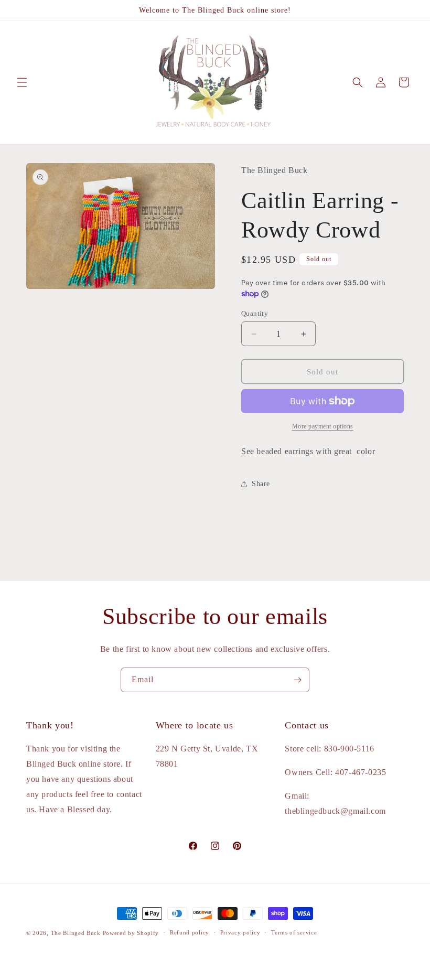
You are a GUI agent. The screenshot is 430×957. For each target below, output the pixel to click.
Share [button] (261, 484)
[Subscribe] (297, 680)
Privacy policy (240, 932)
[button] (22, 82)
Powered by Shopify (131, 933)
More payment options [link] (322, 426)
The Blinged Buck (76, 933)
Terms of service (294, 932)
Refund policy (189, 932)
